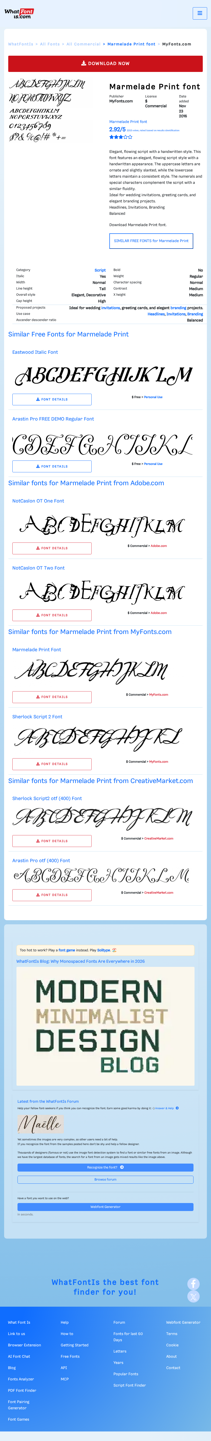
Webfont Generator (105, 1207)
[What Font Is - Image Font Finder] (19, 13)
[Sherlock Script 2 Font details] (98, 739)
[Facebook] (193, 1284)
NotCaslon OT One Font (38, 501)
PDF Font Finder (22, 1391)
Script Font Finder (129, 1386)
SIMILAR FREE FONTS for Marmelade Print (151, 241)
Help (65, 1323)
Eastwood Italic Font (35, 352)
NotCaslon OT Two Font (38, 568)
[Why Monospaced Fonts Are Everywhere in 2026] (105, 1026)
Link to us (16, 1334)
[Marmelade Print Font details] (98, 672)
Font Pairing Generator (18, 1405)
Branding (195, 314)
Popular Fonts (125, 1374)
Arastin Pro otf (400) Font (41, 860)
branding (178, 308)
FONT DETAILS (54, 399)
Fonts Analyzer (21, 1379)
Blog (12, 1368)
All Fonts (50, 44)
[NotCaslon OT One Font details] (102, 523)
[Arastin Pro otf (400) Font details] (102, 876)
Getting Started (75, 1345)
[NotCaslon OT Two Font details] (102, 590)
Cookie (172, 1345)
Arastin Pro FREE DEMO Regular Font (53, 419)
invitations (110, 308)
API (64, 1368)
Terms (171, 1334)
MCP (65, 1379)
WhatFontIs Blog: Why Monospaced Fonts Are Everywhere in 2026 (80, 961)
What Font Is (19, 1323)
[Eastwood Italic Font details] (102, 374)
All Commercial (84, 44)
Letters (119, 1351)
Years (118, 1363)
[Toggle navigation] (200, 13)
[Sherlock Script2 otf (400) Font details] (102, 818)
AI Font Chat (19, 1357)
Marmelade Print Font (36, 649)
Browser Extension (24, 1345)
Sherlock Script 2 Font (37, 716)
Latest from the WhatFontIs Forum (48, 1102)
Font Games (18, 1420)
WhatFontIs (20, 44)
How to (67, 1334)
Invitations (176, 314)
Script (100, 270)
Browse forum (105, 1179)
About (171, 1357)
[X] (193, 1296)
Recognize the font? (102, 1167)
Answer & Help (164, 1108)
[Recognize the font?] (105, 1124)
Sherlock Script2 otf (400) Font (47, 798)
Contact (173, 1368)
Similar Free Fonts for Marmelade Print (68, 334)
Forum (119, 1323)
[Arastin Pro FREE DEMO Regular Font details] (102, 441)
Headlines (156, 314)
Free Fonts (70, 1357)
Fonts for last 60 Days (128, 1337)
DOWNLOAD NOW (108, 63)
